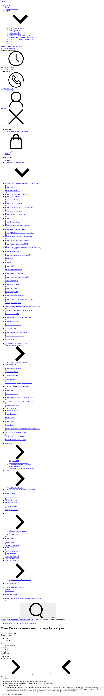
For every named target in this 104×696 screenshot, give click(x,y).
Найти (53, 618)
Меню (3, 2)
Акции (3, 46)
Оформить (24, 131)
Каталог (4, 180)
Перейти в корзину (11, 162)
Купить (3, 676)
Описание (4, 678)
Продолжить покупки (12, 131)
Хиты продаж (17, 46)
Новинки (9, 46)
